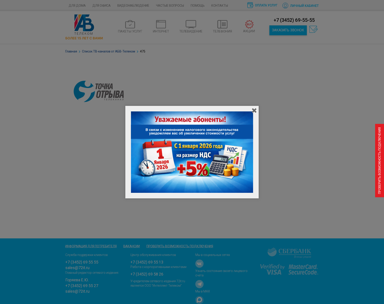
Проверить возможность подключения (379, 160)
